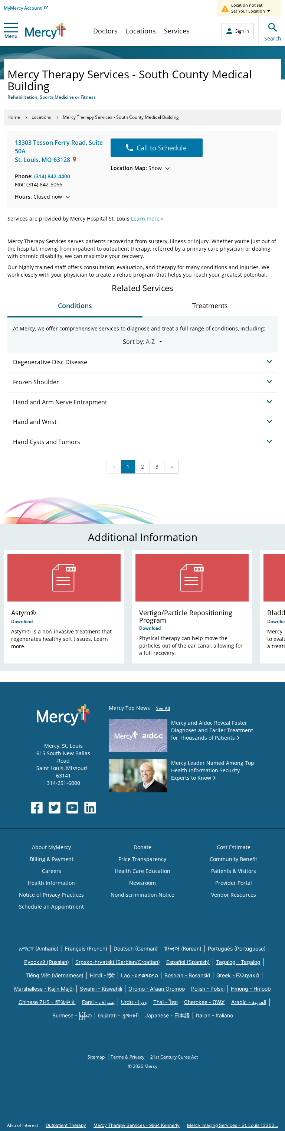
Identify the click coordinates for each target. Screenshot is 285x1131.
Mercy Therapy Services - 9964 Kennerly (137, 1125)
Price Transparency (142, 859)
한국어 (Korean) (183, 948)
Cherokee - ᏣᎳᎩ (204, 1002)
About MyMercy (51, 847)
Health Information (51, 882)
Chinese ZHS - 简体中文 (47, 1002)
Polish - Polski (208, 988)
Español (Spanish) (188, 962)
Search (272, 38)
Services (177, 30)
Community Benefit (233, 859)
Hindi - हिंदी (102, 975)
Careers (51, 870)
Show (136, 168)
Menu (10, 36)
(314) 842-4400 (52, 176)
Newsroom (142, 882)
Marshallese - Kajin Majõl (43, 988)
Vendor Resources (233, 894)
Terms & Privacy (128, 1057)
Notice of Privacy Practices (51, 894)
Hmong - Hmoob (251, 988)
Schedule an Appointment (51, 906)
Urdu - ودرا (134, 1002)
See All (163, 708)
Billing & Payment (51, 859)
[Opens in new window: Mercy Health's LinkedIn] (90, 808)
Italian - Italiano (214, 1015)
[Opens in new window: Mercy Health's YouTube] (72, 808)
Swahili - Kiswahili (101, 988)
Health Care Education (142, 870)
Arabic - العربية (248, 1002)
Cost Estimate (233, 847)
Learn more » (147, 218)
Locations (141, 30)
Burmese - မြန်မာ (72, 1015)
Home (13, 117)
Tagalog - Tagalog (238, 962)
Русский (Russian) (46, 962)
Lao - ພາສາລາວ (139, 975)
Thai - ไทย (165, 1002)
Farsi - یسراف (98, 1002)
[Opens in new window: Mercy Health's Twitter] (54, 808)
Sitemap (97, 1057)
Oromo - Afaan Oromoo (156, 988)
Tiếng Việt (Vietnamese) (54, 975)
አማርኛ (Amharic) (39, 948)
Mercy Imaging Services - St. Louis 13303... (232, 1125)
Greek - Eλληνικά (237, 975)
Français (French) (86, 948)
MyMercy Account (23, 8)
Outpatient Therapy (66, 1125)
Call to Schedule (162, 147)
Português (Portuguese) (237, 948)
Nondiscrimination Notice (142, 894)
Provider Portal (233, 882)
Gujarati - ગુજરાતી (118, 1015)
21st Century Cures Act (174, 1057)
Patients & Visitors (233, 870)
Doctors (105, 30)
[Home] (45, 31)
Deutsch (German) (136, 948)
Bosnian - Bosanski (187, 975)
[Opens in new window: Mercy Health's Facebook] (37, 808)
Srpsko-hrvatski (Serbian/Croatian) (117, 962)
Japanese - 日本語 (167, 1015)
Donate (142, 847)
